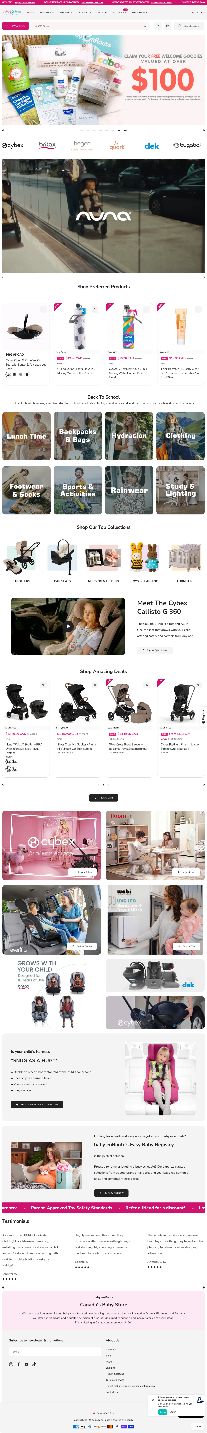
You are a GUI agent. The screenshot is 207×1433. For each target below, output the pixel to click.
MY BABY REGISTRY (114, 1212)
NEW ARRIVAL (47, 12)
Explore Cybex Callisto (157, 669)
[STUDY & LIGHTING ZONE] (180, 509)
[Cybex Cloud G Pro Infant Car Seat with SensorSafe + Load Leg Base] (26, 326)
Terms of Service (115, 1399)
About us (111, 1368)
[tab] (82, 130)
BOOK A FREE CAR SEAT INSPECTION (39, 1123)
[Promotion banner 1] (51, 1013)
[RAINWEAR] (129, 509)
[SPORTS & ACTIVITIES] (78, 509)
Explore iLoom (188, 891)
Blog (108, 1374)
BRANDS (64, 12)
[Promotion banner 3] (155, 1031)
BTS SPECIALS (139, 12)
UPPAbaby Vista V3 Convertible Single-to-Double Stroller (129, 766)
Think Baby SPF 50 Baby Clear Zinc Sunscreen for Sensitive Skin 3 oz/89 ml (180, 392)
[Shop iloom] (153, 146)
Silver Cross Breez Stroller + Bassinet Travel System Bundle (25, 766)
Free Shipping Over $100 (46, 2)
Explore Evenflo (84, 965)
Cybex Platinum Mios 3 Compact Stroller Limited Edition (180, 766)
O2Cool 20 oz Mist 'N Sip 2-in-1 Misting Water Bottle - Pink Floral (128, 392)
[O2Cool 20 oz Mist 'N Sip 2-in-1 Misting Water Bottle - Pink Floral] (129, 326)
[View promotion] (103, 80)
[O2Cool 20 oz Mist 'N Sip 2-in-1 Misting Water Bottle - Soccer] (77, 326)
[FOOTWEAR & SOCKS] (26, 509)
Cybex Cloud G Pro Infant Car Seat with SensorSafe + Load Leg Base (26, 364)
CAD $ (197, 13)
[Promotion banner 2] (155, 994)
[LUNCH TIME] (26, 455)
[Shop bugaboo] (118, 146)
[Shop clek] (84, 146)
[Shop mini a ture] (188, 146)
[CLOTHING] (180, 455)
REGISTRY (102, 12)
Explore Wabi (189, 965)
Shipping (110, 1387)
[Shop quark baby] (49, 146)
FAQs (109, 1381)
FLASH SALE (120, 12)
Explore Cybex (85, 891)
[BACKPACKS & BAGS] (78, 455)
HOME (30, 12)
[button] (43, 309)
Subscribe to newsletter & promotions (36, 1360)
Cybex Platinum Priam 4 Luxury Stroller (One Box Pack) (76, 766)
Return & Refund (115, 1393)
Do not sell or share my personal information (130, 1405)
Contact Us (112, 1411)
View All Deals (106, 816)
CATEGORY (83, 12)
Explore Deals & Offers (115, 2)
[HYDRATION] (129, 455)
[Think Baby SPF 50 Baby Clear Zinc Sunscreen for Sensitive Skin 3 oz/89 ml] (181, 326)
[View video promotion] (103, 216)
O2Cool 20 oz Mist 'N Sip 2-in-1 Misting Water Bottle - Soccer (76, 390)
